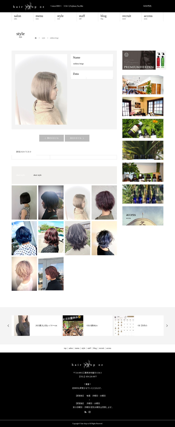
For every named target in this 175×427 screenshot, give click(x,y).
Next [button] (167, 325)
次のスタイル (75, 138)
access (148, 17)
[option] (41, 89)
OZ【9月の (142, 326)
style (60, 17)
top (65, 348)
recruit (126, 17)
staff (82, 17)
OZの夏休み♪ (92, 326)
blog (104, 17)
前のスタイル (53, 138)
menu (39, 17)
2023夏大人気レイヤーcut (46, 326)
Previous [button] (8, 325)
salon (17, 17)
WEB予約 (147, 6)
